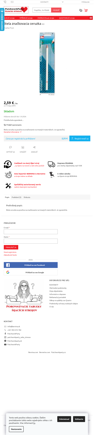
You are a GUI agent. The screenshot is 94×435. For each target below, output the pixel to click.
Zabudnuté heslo (10, 255)
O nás (51, 306)
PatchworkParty (13, 333)
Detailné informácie (11, 132)
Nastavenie (16, 429)
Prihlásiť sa (11, 247)
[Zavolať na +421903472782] (7, 2)
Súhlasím (79, 419)
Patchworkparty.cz (58, 352)
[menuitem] (9, 18)
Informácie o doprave (57, 294)
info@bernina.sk (13, 326)
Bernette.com (44, 352)
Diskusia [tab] (27, 197)
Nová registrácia (10, 252)
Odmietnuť (64, 419)
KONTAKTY (44, 2)
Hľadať (56, 10)
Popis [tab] (7, 197)
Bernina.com (33, 352)
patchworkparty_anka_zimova (18, 337)
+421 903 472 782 (14, 330)
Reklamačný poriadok (57, 297)
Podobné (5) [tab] (16, 197)
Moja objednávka (55, 291)
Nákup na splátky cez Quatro (60, 300)
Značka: (9, 28)
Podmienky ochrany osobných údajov (63, 303)
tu (34, 423)
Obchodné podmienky (57, 288)
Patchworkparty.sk (14, 341)
